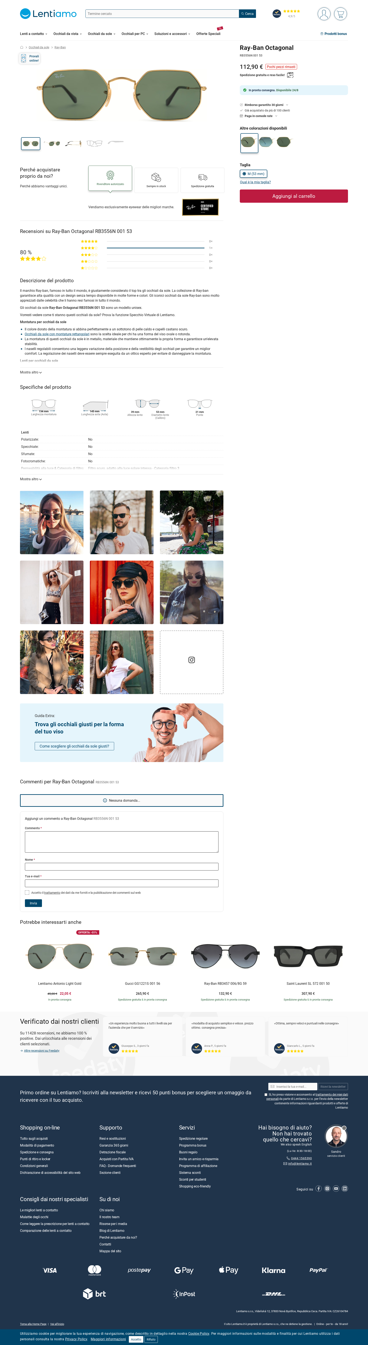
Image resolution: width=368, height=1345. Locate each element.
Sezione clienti (109, 1172)
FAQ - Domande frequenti (117, 1165)
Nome (30, 860)
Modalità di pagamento (37, 1145)
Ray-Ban (60, 47)
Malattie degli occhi (34, 1216)
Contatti (105, 1244)
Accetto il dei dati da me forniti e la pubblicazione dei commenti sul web (86, 893)
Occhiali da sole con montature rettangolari (57, 334)
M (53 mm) (256, 173)
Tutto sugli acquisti (34, 1138)
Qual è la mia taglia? (255, 182)
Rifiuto (151, 1339)
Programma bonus (192, 1145)
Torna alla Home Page (33, 1324)
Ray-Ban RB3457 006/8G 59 (225, 984)
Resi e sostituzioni (112, 1138)
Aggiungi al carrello (293, 196)
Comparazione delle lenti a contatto (46, 1230)
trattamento (52, 893)
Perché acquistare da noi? (118, 1237)
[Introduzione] (21, 47)
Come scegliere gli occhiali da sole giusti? (74, 746)
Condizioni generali (34, 1165)
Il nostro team (109, 1216)
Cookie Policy (198, 1333)
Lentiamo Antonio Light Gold (59, 984)
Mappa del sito (110, 1250)
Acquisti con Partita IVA (116, 1158)
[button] (30, 143)
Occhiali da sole (39, 47)
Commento (33, 828)
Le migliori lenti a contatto (39, 1210)
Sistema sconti (190, 1172)
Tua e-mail (33, 876)
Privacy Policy (76, 1339)
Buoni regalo (188, 1152)
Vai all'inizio (57, 1324)
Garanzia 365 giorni (113, 1145)
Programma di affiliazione (198, 1165)
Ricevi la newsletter (333, 1086)
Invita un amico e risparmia (199, 1158)
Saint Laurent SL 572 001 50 (308, 984)
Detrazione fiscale (112, 1152)
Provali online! (34, 58)
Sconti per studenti (192, 1179)
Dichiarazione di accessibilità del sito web (50, 1172)
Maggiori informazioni (108, 1339)
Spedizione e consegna (37, 1152)
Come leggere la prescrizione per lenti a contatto (54, 1223)
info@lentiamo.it (300, 1163)
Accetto (136, 1339)
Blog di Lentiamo (111, 1230)
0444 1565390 (301, 1158)
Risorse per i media (113, 1223)
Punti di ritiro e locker (35, 1158)
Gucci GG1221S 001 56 (142, 984)
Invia (33, 903)
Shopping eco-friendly (195, 1186)
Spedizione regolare (193, 1138)
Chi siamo (106, 1210)
